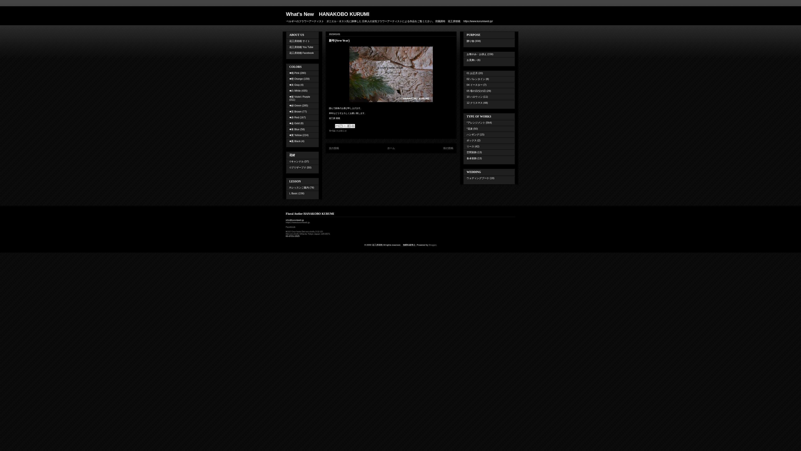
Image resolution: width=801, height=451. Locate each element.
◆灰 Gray (294, 84)
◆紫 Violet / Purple (299, 96)
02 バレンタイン (476, 79)
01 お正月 (472, 73)
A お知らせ (341, 131)
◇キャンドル (296, 161)
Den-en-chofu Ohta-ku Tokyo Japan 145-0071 (308, 234)
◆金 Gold (294, 123)
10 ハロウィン (475, 96)
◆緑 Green (295, 105)
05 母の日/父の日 (476, 91)
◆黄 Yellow (295, 135)
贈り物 (470, 41)
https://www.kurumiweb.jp (298, 222)
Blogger (432, 245)
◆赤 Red (294, 117)
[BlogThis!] (341, 126)
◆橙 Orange (296, 78)
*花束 (470, 128)
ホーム (391, 148)
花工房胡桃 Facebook (301, 53)
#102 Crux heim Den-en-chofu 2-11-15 (304, 231)
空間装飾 (472, 152)
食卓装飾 (472, 158)
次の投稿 (334, 148)
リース (470, 146)
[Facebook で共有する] (349, 126)
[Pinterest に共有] (353, 126)
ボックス (472, 140)
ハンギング (473, 134)
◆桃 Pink (294, 73)
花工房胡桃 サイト (299, 41)
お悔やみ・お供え (477, 54)
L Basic (293, 193)
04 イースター (475, 84)
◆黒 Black (295, 141)
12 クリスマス (475, 102)
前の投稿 (448, 148)
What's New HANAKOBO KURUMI (327, 14)
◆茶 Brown (295, 111)
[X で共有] (345, 126)
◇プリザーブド (297, 167)
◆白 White (295, 90)
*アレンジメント (476, 122)
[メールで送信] (337, 126)
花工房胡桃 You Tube (301, 47)
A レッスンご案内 (299, 187)
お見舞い (472, 60)
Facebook (290, 227)
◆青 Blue (294, 129)
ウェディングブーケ (478, 178)
